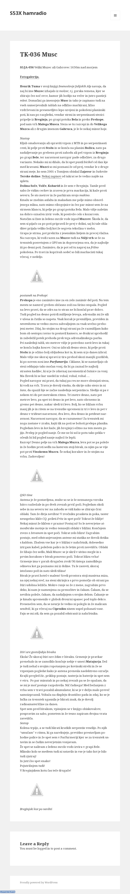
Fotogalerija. (29, 77)
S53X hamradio (28, 13)
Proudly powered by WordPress (39, 882)
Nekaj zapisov (52, 176)
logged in (43, 848)
